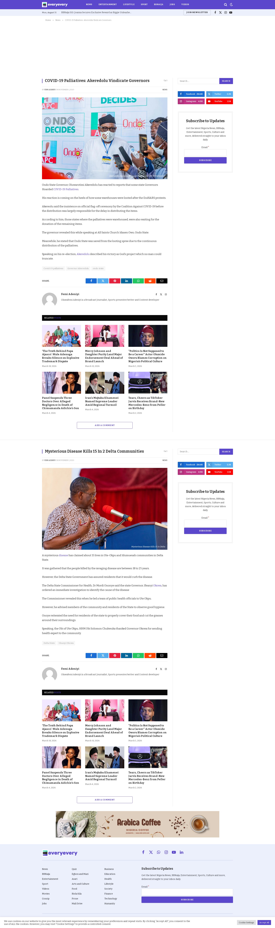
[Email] (31, 229)
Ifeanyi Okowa (66, 643)
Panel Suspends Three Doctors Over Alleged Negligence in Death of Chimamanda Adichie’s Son (60, 403)
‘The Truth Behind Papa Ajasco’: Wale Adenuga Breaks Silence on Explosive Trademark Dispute (60, 356)
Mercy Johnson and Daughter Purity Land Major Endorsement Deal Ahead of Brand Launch (104, 356)
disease (64, 555)
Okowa (157, 585)
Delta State (49, 643)
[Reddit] (31, 215)
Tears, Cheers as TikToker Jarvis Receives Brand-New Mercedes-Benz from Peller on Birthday (147, 403)
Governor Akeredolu (78, 268)
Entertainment (108, 4)
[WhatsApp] (31, 222)
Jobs (172, 4)
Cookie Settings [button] (246, 922)
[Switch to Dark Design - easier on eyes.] (231, 4)
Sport (144, 4)
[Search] (225, 4)
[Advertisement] (137, 49)
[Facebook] (31, 193)
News (89, 4)
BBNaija (158, 4)
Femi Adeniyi (49, 90)
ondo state (98, 268)
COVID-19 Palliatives (65, 189)
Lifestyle (128, 4)
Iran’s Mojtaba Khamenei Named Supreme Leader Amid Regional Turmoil (102, 401)
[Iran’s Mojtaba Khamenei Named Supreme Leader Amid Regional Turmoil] (104, 383)
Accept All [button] (264, 922)
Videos (185, 4)
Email (205, 147)
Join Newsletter (197, 12)
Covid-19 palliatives (53, 268)
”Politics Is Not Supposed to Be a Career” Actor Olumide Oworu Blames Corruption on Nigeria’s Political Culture (147, 356)
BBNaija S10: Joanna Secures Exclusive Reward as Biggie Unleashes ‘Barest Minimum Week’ (97, 12)
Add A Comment (105, 425)
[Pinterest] (31, 207)
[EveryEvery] (55, 4)
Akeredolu (83, 254)
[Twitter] (31, 200)
